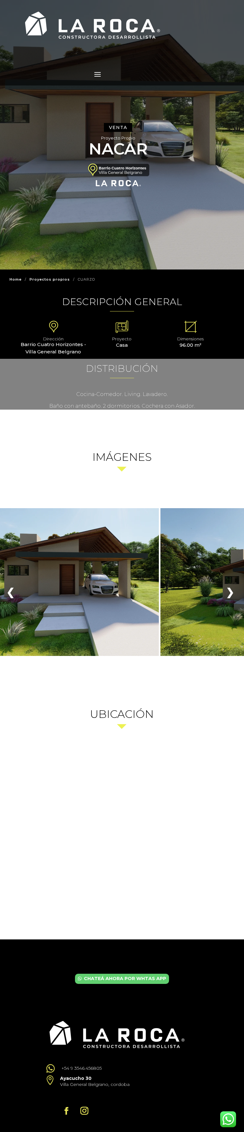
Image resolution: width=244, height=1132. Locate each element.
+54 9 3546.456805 (81, 1068)
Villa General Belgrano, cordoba (95, 1084)
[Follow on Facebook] (66, 1111)
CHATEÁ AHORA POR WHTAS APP (125, 978)
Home (16, 279)
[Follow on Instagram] (84, 1111)
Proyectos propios (50, 279)
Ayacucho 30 (76, 1078)
